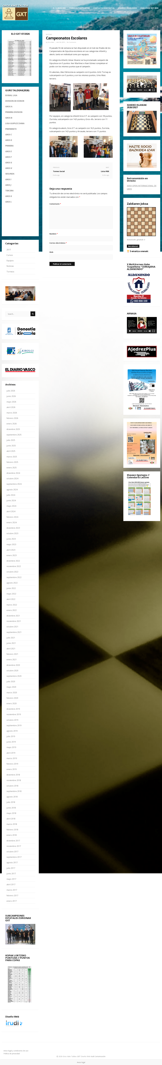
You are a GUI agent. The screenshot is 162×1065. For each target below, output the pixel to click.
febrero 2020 (12, 698)
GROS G (8, 162)
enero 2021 (12, 659)
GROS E (8, 151)
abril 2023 (11, 550)
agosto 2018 (12, 796)
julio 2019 (11, 736)
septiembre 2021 (14, 632)
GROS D (8, 140)
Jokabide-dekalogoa (127, 8)
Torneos (10, 271)
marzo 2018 (12, 824)
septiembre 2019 (14, 725)
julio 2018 (11, 802)
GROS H (8, 168)
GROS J (8, 185)
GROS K (8, 196)
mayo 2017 (11, 879)
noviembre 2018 (14, 780)
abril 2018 (11, 818)
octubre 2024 (12, 478)
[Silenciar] (150, 90)
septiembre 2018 (14, 791)
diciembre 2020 (13, 665)
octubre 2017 (12, 851)
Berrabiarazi (133, 246)
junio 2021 (11, 643)
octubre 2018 (12, 785)
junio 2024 (11, 500)
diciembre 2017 (13, 840)
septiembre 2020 (14, 676)
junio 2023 (11, 539)
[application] (142, 84)
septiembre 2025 (14, 434)
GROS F (8, 157)
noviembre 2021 (14, 621)
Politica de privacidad (12, 1053)
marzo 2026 (12, 412)
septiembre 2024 (14, 484)
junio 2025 (11, 445)
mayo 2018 (11, 813)
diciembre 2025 (13, 429)
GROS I (8, 179)
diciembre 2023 (13, 528)
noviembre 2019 (14, 714)
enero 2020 (12, 703)
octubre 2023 (12, 533)
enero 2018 (12, 835)
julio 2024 (11, 495)
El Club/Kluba (59, 8)
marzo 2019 (12, 758)
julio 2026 (11, 390)
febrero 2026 (12, 418)
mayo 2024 (11, 506)
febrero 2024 (12, 517)
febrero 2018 (12, 829)
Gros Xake (51, 42)
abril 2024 (11, 511)
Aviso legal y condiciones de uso (16, 1051)
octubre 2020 (12, 670)
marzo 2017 (12, 890)
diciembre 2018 (13, 774)
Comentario (55, 204)
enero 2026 (12, 423)
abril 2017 (11, 884)
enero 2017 (12, 901)
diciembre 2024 (13, 473)
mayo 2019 (11, 747)
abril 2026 (11, 407)
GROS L (8, 201)
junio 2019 (11, 742)
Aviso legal (81, 1062)
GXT (79, 1056)
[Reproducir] (130, 90)
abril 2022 (11, 599)
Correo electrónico (58, 243)
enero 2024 (12, 522)
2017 (9, 249)
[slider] (140, 90)
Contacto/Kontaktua (103, 8)
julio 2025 (11, 440)
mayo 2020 (11, 687)
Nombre (53, 234)
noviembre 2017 (14, 846)
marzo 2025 (12, 456)
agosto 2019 (12, 731)
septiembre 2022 (14, 577)
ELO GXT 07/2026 (20, 33)
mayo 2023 (11, 544)
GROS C (8, 134)
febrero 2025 (12, 462)
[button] (141, 84)
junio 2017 (11, 873)
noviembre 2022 (14, 566)
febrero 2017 (12, 895)
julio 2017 (11, 868)
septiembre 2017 (14, 857)
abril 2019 (11, 753)
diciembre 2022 (13, 561)
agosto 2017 (12, 862)
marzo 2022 (12, 604)
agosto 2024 (12, 489)
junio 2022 (11, 588)
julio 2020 (11, 681)
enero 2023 (12, 555)
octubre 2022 (12, 571)
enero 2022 (12, 610)
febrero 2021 (12, 654)
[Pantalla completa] (153, 90)
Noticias (10, 266)
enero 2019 (12, 769)
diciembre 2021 (13, 615)
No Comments (71, 42)
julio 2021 (11, 637)
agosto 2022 (12, 582)
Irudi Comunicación (98, 1056)
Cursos (10, 255)
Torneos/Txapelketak (79, 8)
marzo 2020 (12, 692)
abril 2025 (11, 451)
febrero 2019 (12, 763)
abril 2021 (11, 648)
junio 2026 (11, 396)
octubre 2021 (12, 626)
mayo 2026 (11, 401)
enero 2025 (12, 467)
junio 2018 (11, 807)
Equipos (10, 260)
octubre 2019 (12, 720)
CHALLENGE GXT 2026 (149, 8)
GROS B (8, 118)
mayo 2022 (11, 593)
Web (51, 252)
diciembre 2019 (13, 709)
